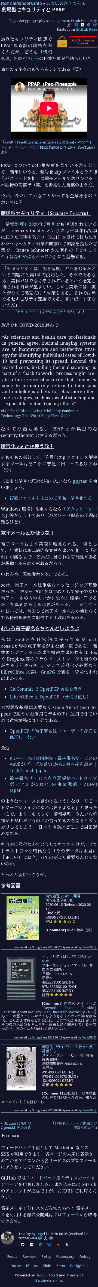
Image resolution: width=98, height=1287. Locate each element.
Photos (32, 1265)
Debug (85, 1256)
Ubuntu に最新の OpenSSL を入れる (16, 1125)
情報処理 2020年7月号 (63, 896)
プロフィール (66, 1215)
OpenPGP (63, 707)
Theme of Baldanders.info (59, 1278)
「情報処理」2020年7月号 (28, 224)
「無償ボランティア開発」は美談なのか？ (74, 1125)
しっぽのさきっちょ (65, 3)
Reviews (29, 1256)
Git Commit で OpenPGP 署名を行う (46, 689)
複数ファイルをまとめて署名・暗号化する (51, 498)
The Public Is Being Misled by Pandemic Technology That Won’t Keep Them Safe (40, 413)
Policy (46, 1256)
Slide (47, 1265)
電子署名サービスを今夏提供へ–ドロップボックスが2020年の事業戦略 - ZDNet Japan (53, 784)
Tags (13, 20)
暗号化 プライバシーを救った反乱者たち (67, 1049)
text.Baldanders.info (21, 3)
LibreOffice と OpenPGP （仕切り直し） (50, 697)
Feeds (12, 1256)
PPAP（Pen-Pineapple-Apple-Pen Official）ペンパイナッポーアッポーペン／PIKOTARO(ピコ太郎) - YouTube (47, 145)
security (90, 20)
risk (76, 20)
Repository (65, 1256)
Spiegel (37, 947)
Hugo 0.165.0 (47, 1275)
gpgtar (80, 481)
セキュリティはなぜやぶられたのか (45, 311)
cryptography (33, 20)
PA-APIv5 (88, 947)
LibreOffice (12, 672)
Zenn (60, 1265)
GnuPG (21, 639)
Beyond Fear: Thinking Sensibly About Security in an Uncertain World (49, 1009)
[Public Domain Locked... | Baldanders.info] (76, 46)
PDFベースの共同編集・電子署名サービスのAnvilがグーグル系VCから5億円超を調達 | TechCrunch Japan (53, 764)
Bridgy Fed (79, 1265)
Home (16, 1265)
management (59, 20)
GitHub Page (86, 29)
